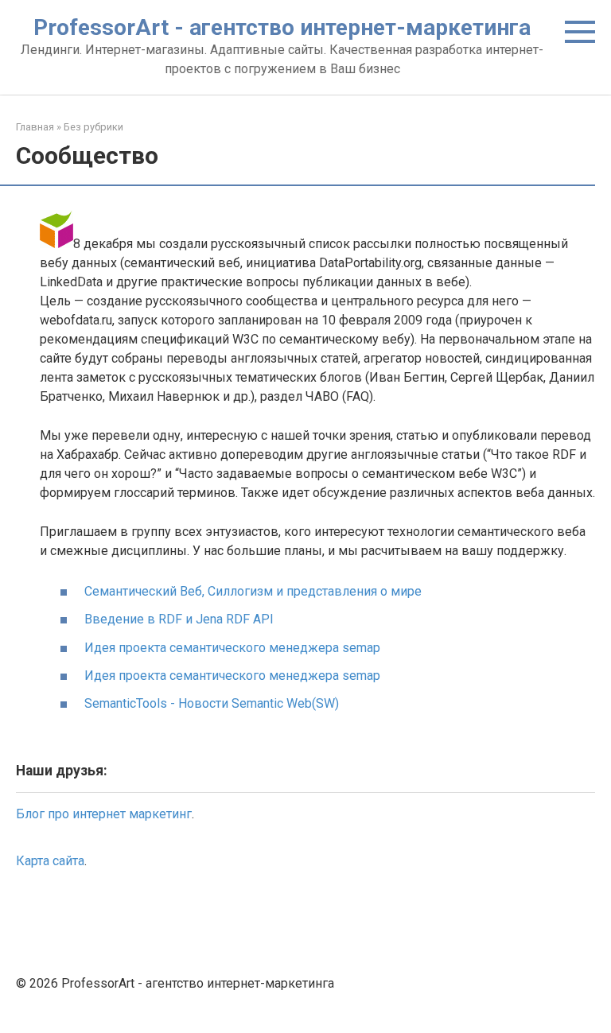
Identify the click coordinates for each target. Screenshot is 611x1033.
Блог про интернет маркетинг (104, 813)
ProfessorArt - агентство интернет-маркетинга (282, 27)
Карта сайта (50, 860)
